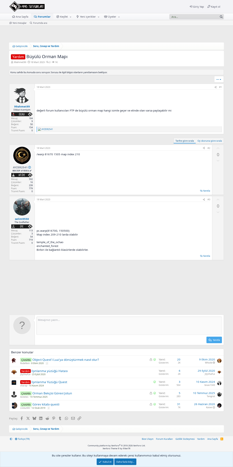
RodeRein (25, 363)
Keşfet (64, 16)
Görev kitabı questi (45, 404)
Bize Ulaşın (147, 438)
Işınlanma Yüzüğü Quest (49, 382)
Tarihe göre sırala (184, 140)
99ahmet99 (20, 62)
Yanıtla (206, 190)
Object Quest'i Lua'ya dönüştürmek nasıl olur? (65, 360)
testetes (24, 396)
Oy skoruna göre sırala (210, 140)
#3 (209, 199)
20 (178, 359)
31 (178, 404)
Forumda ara (40, 23)
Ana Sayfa (22, 16)
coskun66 (25, 407)
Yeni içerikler (88, 16)
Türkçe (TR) (23, 438)
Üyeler (112, 16)
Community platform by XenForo (116, 445)
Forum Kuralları (164, 438)
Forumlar (44, 16)
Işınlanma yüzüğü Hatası (49, 371)
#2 (209, 148)
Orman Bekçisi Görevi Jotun (52, 393)
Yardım (201, 438)
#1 (220, 87)
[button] (70, 16)
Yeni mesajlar (20, 23)
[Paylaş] (215, 87)
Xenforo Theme (116, 448)
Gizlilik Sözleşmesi (185, 438)
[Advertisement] (123, 215)
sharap (23, 385)
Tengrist (211, 396)
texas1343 (209, 385)
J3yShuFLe (25, 374)
